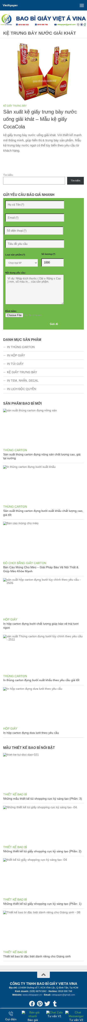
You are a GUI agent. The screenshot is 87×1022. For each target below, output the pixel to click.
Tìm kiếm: (8, 175)
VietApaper (10, 5)
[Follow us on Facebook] (32, 1004)
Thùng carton (15, 450)
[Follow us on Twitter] (47, 1004)
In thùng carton (21, 347)
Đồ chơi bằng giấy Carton (24, 563)
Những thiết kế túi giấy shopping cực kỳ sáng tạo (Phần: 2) (42, 851)
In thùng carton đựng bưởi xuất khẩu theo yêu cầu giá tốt (41, 680)
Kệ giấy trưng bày (15, 105)
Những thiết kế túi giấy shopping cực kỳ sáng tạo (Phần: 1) (42, 903)
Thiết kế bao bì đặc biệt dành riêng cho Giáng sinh (37, 956)
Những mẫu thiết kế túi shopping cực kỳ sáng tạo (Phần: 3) (42, 798)
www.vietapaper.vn (32, 994)
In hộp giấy (16, 355)
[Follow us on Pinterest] (40, 1004)
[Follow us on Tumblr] (55, 1004)
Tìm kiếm (75, 180)
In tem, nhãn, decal (22, 380)
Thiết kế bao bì (15, 794)
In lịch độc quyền (21, 389)
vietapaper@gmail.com (63, 994)
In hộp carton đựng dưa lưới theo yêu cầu (31, 732)
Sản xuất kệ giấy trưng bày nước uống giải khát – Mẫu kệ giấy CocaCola (40, 119)
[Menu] (81, 5)
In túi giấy (15, 363)
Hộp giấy (10, 619)
